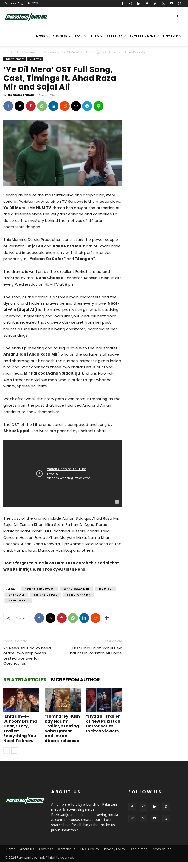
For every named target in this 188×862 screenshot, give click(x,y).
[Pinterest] (147, 3)
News (40, 36)
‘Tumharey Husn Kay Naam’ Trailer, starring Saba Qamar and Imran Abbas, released (62, 728)
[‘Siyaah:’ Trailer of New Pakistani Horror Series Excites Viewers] (104, 700)
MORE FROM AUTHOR (75, 679)
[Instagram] (130, 3)
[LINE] (98, 106)
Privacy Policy (114, 849)
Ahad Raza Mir (76, 589)
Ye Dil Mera (18, 600)
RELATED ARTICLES (24, 679)
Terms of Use (161, 849)
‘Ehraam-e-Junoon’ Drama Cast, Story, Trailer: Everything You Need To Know (20, 728)
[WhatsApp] (42, 106)
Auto (94, 36)
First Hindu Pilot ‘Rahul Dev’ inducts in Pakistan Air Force (96, 650)
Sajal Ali (16, 594)
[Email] (76, 106)
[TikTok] (155, 3)
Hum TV (105, 589)
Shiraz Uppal (45, 594)
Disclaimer (138, 849)
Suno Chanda (79, 594)
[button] (177, 16)
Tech (79, 36)
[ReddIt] (65, 106)
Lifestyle (170, 36)
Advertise (46, 849)
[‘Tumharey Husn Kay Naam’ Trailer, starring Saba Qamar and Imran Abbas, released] (63, 700)
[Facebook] (122, 3)
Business (59, 36)
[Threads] (179, 3)
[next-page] (14, 750)
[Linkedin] (138, 3)
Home (7, 52)
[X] (163, 3)
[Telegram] (87, 106)
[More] (107, 618)
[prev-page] (6, 750)
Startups (114, 36)
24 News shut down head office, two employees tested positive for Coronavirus (27, 655)
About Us (27, 849)
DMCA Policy (89, 849)
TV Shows (49, 52)
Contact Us (66, 849)
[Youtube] (171, 3)
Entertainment (142, 36)
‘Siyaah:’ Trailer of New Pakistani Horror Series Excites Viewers (104, 723)
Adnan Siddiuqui (39, 589)
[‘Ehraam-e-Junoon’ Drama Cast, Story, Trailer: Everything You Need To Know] (21, 700)
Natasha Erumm (21, 95)
